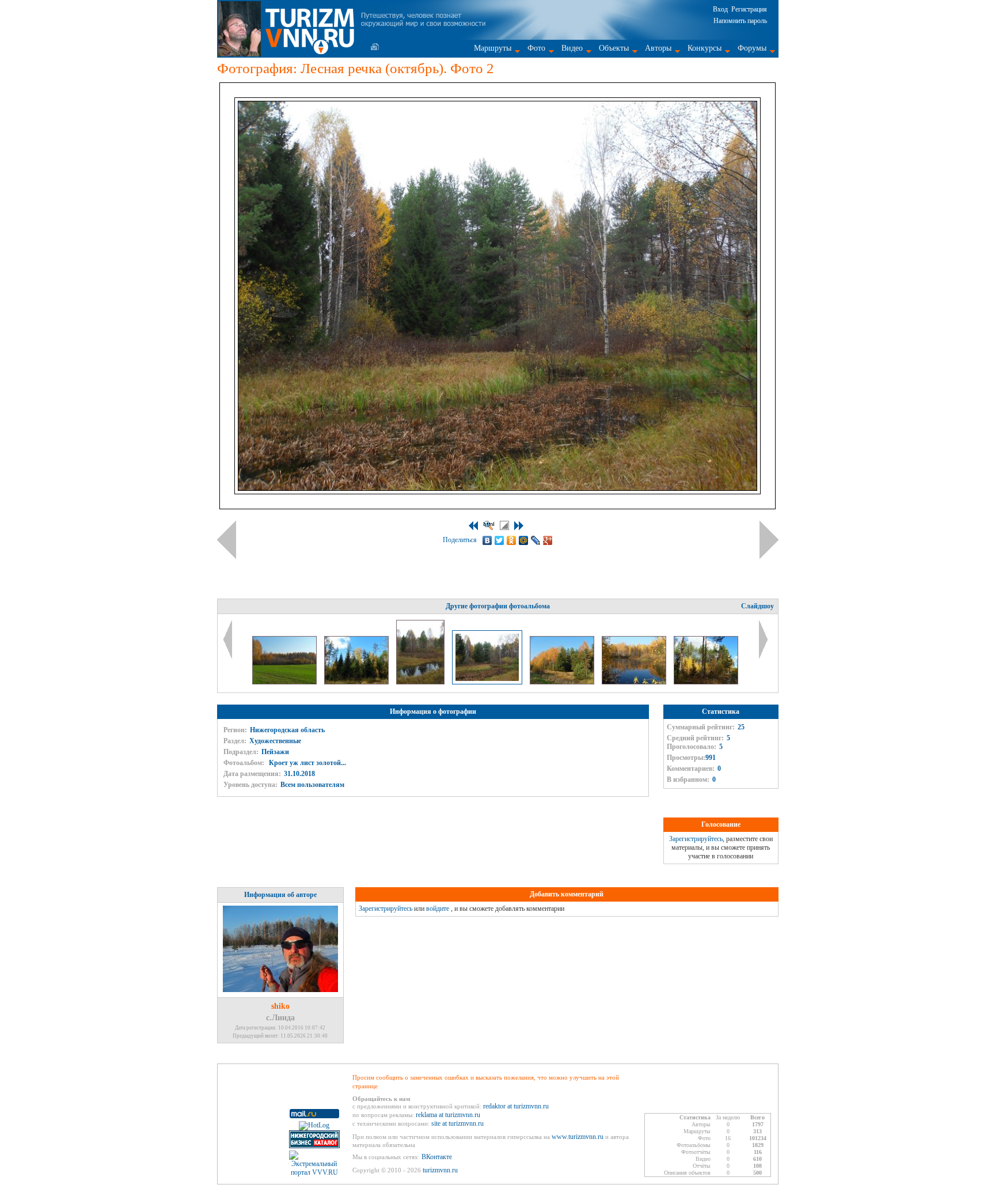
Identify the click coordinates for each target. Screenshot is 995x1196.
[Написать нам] (375, 46)
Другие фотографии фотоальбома (498, 606)
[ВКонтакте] (487, 540)
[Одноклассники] (512, 540)
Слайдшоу (757, 606)
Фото (536, 48)
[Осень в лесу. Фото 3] (357, 682)
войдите (437, 908)
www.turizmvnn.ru (577, 1137)
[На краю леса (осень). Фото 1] (563, 682)
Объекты (614, 48)
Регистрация (749, 9)
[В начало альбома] (473, 525)
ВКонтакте (436, 1157)
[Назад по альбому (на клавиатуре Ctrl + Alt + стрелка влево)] (226, 540)
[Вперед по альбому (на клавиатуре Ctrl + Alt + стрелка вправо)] (768, 540)
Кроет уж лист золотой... (306, 763)
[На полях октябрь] (285, 682)
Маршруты (492, 48)
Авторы (658, 48)
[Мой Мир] (524, 540)
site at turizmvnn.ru (457, 1123)
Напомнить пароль (740, 21)
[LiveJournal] (536, 540)
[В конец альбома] (518, 525)
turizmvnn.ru (440, 1170)
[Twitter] (499, 540)
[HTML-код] (489, 525)
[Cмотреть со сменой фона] (504, 525)
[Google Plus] (548, 540)
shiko (280, 1006)
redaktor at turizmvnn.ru (516, 1106)
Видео (572, 48)
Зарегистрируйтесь (696, 839)
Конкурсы (704, 48)
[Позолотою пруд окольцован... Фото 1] (635, 682)
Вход (720, 9)
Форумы (752, 48)
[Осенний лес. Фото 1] (706, 682)
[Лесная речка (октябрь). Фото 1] (421, 682)
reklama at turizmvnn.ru (448, 1115)
